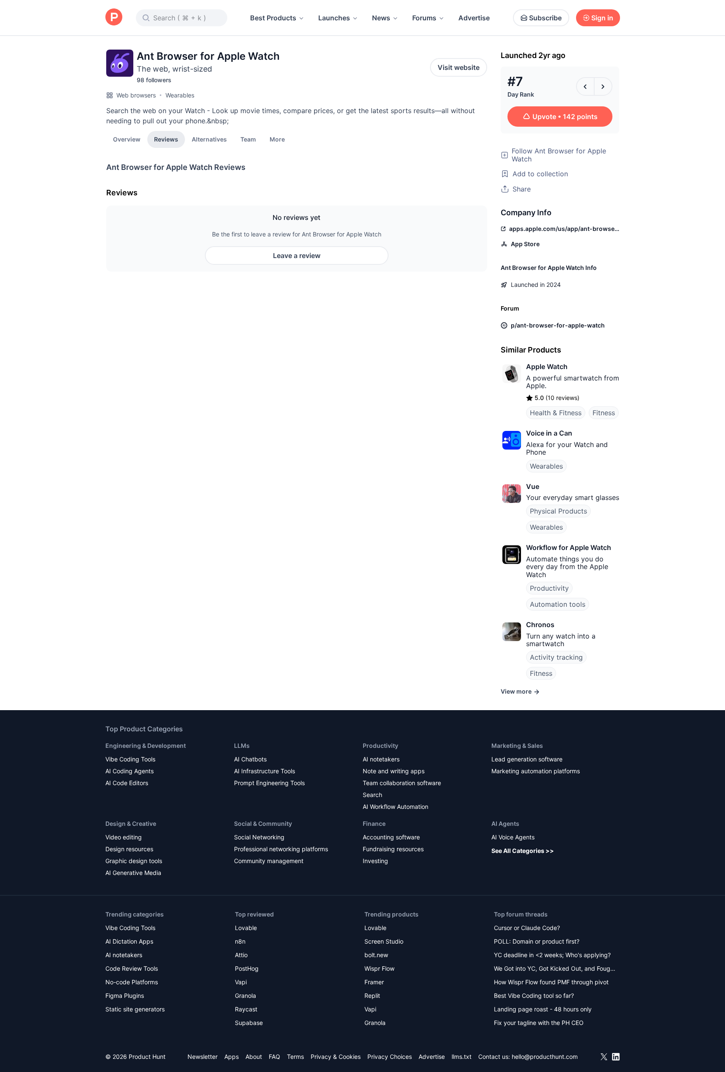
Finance (374, 823)
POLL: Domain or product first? (536, 941)
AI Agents (505, 823)
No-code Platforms (131, 982)
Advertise (474, 18)
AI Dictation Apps (129, 941)
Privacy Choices (389, 1056)
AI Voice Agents (513, 837)
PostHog (247, 968)
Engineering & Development (145, 745)
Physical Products (558, 511)
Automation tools (557, 604)
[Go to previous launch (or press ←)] (585, 86)
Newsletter (202, 1056)
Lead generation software (526, 759)
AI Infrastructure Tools (264, 771)
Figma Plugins (124, 995)
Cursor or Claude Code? (527, 927)
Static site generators (135, 1009)
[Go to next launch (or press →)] (603, 86)
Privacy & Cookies (336, 1056)
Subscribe (545, 18)
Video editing (123, 837)
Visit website (459, 67)
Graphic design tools (133, 860)
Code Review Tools (131, 968)
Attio (241, 954)
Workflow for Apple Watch (568, 547)
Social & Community (263, 823)
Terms (295, 1056)
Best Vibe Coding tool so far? (534, 995)
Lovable (246, 927)
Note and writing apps (394, 771)
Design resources (129, 849)
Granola (245, 995)
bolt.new (376, 954)
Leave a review (296, 255)
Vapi (241, 982)
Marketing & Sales (517, 745)
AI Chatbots (250, 759)
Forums (424, 18)
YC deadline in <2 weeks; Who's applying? (552, 954)
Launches (334, 18)
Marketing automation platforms (535, 771)
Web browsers (136, 95)
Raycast (246, 1009)
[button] (277, 139)
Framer (374, 982)
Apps (231, 1056)
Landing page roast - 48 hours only (543, 1009)
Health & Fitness (556, 412)
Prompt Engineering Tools (269, 782)
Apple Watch (547, 366)
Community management (268, 860)
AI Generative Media (133, 872)
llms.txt (461, 1056)
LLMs (242, 745)
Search (372, 794)
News (381, 18)
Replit (372, 995)
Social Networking (259, 837)
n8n (240, 941)
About (253, 1056)
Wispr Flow (379, 968)
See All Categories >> (522, 850)
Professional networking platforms (281, 849)
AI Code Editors (126, 782)
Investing (375, 860)
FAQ (274, 1056)
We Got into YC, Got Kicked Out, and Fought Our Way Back (555, 969)
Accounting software (391, 837)
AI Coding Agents (129, 771)
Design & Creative (130, 823)
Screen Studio (383, 941)
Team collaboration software (402, 782)
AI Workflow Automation (395, 806)
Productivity (549, 588)
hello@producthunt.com (545, 1056)
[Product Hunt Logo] (113, 17)
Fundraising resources (393, 849)
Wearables (179, 95)
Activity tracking (556, 657)
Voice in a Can (549, 433)
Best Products (273, 18)
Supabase (249, 1022)
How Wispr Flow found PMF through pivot (551, 982)
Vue (532, 486)
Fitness (604, 412)
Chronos (540, 624)
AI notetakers (381, 759)
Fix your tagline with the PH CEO (539, 1022)
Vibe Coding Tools (130, 759)
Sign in (602, 18)
